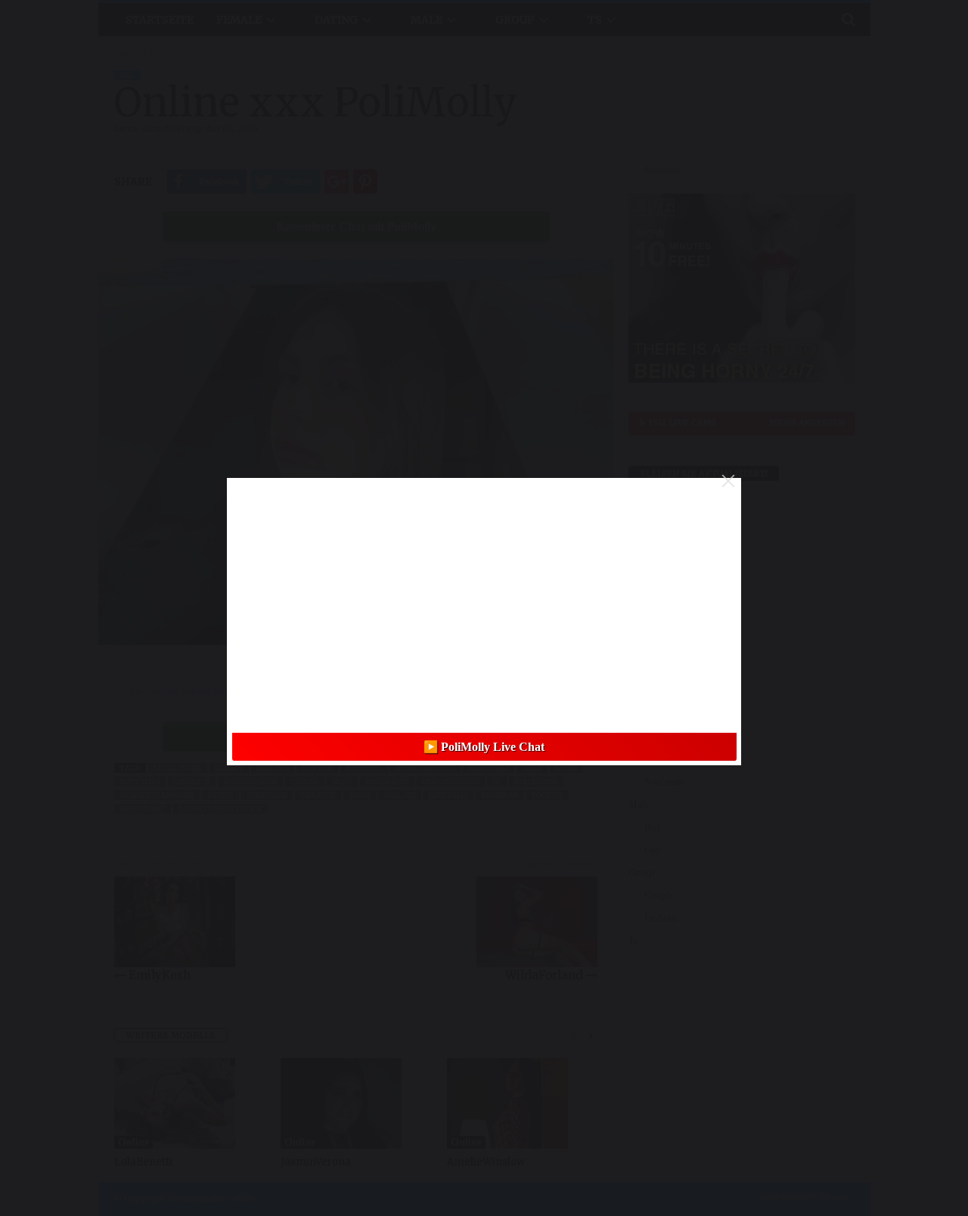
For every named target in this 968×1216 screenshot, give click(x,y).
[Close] (728, 481)
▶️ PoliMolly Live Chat (484, 746)
